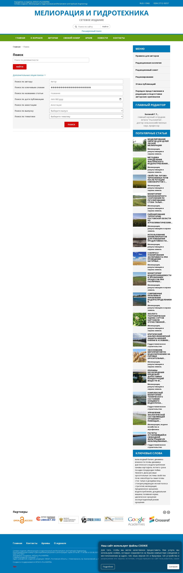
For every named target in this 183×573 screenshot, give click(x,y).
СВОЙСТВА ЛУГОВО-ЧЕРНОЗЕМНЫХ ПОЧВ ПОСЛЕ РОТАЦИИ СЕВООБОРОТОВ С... (158, 178)
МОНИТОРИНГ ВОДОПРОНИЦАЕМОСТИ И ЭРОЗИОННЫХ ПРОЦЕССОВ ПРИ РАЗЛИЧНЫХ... (159, 277)
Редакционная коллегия (148, 62)
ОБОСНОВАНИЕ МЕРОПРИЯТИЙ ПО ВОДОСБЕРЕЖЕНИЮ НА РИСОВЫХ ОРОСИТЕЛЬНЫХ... (159, 354)
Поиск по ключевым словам (29, 87)
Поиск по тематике (25, 116)
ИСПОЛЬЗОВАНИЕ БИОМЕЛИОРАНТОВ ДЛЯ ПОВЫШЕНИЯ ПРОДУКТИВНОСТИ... (158, 237)
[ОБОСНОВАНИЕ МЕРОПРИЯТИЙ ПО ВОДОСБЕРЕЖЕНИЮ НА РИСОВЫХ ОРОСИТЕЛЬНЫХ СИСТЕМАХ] (139, 358)
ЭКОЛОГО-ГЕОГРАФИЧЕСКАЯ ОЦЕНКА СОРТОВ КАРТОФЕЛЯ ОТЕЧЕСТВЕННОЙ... (157, 317)
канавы (138, 467)
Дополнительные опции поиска (28, 75)
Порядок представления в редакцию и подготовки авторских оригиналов (150, 94)
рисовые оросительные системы (146, 474)
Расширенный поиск (91, 31)
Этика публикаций (146, 84)
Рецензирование (144, 76)
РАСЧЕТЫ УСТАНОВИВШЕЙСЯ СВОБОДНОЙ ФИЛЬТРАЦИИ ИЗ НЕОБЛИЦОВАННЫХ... (158, 437)
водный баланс (147, 459)
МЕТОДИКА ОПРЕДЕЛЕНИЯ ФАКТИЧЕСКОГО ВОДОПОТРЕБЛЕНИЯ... (158, 160)
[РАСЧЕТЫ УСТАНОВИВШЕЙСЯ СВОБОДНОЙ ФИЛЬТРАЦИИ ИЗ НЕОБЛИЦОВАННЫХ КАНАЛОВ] (139, 440)
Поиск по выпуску (24, 110)
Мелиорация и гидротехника (91, 12)
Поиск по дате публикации (29, 99)
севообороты (146, 478)
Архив (88, 37)
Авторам (53, 37)
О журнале (37, 37)
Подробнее (108, 566)
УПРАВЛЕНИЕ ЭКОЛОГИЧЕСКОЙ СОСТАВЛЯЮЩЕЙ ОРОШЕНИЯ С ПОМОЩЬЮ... (156, 416)
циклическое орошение (145, 497)
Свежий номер (71, 37)
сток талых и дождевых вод (147, 481)
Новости (103, 37)
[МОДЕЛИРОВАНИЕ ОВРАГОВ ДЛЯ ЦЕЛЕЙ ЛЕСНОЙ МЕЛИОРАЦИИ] (139, 146)
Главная (20, 37)
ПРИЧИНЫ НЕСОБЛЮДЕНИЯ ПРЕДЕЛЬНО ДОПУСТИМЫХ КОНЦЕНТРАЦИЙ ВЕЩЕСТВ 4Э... (156, 375)
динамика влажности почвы (149, 460)
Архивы (45, 543)
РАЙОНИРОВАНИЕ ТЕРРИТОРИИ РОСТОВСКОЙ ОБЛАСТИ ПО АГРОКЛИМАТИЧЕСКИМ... (160, 218)
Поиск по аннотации (25, 105)
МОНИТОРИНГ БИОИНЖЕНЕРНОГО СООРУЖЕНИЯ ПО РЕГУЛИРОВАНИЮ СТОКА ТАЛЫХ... (157, 198)
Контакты (119, 37)
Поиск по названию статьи (29, 93)
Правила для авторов (147, 55)
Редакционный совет (147, 70)
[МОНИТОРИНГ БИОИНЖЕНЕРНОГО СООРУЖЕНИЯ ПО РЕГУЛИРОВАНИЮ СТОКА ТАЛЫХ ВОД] (139, 202)
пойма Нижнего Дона (147, 471)
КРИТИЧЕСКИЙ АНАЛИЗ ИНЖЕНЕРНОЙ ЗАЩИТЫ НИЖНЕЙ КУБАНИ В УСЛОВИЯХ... (159, 337)
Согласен (173, 566)
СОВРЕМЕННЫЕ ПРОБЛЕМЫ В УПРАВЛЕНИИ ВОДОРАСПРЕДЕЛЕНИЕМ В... (160, 297)
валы (137, 459)
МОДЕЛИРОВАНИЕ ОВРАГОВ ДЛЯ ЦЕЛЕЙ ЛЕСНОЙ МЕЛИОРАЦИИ (158, 142)
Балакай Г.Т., (151, 114)
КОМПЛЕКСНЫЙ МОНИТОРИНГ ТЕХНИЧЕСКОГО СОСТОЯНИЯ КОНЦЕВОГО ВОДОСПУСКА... (155, 397)
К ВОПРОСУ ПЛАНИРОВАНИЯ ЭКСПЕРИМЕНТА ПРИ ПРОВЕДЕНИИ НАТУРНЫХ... (158, 257)
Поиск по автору (23, 81)
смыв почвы (158, 478)
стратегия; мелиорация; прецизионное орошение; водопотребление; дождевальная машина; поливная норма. (150, 490)
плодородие (148, 470)
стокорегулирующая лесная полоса (151, 483)
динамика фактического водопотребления (150, 463)
